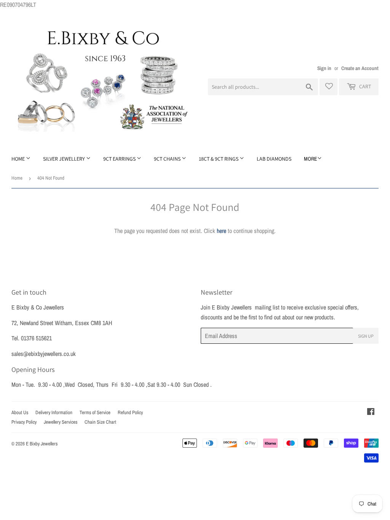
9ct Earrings (120, 158)
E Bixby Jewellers (42, 443)
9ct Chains (168, 158)
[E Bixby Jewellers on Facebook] (371, 412)
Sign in (324, 68)
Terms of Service (95, 412)
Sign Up (366, 336)
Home (18, 158)
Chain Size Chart (100, 422)
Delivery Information (53, 412)
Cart (364, 86)
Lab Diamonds (274, 158)
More (310, 158)
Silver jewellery (64, 158)
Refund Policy (130, 412)
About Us (19, 412)
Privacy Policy (24, 422)
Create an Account (360, 68)
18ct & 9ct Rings (219, 158)
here (221, 231)
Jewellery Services (60, 422)
